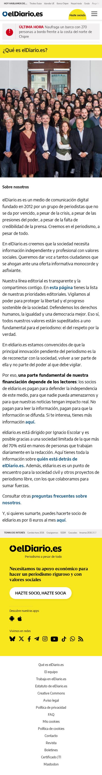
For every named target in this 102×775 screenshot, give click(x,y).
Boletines (51, 750)
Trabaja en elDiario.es (51, 679)
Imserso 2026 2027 (88, 532)
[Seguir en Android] (11, 619)
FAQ (51, 715)
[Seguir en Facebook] (29, 639)
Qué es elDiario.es (51, 665)
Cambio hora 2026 (35, 532)
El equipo (51, 672)
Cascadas (72, 532)
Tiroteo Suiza (36, 3)
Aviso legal (51, 700)
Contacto (51, 736)
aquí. (30, 421)
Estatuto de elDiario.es (51, 686)
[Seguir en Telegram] (36, 639)
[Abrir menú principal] (94, 14)
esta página (61, 287)
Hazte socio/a (77, 15)
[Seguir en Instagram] (44, 639)
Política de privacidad (51, 707)
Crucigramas (52, 532)
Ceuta (87, 3)
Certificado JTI (51, 757)
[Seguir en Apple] (20, 619)
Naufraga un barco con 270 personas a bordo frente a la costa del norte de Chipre (55, 31)
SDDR (63, 532)
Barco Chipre (63, 3)
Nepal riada (76, 3)
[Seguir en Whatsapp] (72, 639)
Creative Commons (51, 693)
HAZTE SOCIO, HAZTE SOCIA (40, 593)
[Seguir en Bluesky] (12, 639)
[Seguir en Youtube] (54, 639)
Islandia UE (49, 3)
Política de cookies (51, 729)
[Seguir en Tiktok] (64, 639)
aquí (61, 520)
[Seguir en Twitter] (21, 639)
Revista (51, 743)
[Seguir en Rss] (80, 639)
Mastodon (51, 764)
